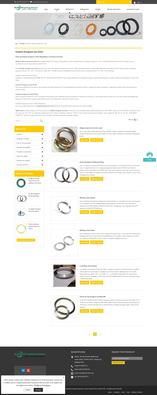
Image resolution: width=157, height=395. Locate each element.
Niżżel (98, 9)
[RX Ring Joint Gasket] (64, 208)
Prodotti (70, 9)
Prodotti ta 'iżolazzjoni (24, 152)
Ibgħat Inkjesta (113, 9)
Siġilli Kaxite (19, 110)
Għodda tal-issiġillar (23, 160)
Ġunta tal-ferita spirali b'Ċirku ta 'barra (34, 226)
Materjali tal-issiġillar (23, 147)
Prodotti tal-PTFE (22, 165)
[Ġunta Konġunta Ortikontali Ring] (64, 175)
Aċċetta (38, 390)
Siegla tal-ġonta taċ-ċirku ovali (91, 128)
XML (128, 392)
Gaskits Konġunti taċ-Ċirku (39, 43)
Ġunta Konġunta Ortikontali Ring (92, 162)
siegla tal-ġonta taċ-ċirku (45, 106)
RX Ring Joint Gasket (87, 198)
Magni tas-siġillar (22, 156)
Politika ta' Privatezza (42, 385)
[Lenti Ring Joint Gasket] (64, 276)
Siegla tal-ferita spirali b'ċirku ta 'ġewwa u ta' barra (35, 181)
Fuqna (56, 9)
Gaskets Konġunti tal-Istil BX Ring (26, 94)
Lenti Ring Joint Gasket (88, 266)
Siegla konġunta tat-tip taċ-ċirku (26, 61)
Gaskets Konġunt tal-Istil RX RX (26, 85)
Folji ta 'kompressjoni (24, 143)
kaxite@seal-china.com (40, 2)
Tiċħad (27, 390)
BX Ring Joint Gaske (87, 230)
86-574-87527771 (23, 2)
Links (110, 392)
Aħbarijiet (84, 9)
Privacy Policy (137, 392)
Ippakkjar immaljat (23, 139)
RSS (123, 392)
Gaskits (28, 43)
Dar (46, 9)
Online (149, 160)
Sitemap (117, 392)
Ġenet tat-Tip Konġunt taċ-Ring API (93, 297)
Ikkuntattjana (133, 9)
